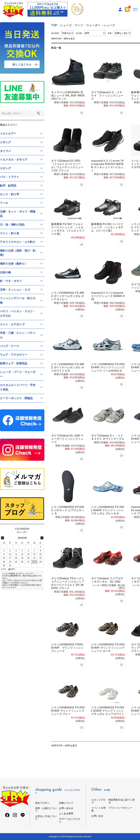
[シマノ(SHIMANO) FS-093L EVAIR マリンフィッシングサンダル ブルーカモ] (108, 487)
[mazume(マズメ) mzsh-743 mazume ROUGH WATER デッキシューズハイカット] (108, 140)
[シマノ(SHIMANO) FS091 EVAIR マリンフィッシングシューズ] (68, 628)
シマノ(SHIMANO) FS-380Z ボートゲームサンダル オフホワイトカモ (67, 367)
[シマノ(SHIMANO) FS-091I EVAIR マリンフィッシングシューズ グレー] (68, 691)
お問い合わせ (66, 808)
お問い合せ (97, 815)
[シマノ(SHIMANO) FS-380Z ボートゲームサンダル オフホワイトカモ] (68, 344)
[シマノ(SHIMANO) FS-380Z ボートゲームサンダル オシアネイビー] (68, 272)
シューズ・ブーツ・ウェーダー (80, 25)
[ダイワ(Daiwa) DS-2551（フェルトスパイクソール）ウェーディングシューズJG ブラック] (68, 140)
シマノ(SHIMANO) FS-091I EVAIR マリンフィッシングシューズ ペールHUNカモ (108, 367)
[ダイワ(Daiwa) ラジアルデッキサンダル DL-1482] (108, 558)
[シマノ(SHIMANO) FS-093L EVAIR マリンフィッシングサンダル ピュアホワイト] (108, 691)
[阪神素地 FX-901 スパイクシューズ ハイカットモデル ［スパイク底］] (108, 208)
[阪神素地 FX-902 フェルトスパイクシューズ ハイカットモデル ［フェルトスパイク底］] (68, 208)
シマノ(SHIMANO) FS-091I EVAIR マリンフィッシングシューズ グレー (68, 710)
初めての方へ (42, 802)
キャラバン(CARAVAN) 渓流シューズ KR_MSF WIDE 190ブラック (68, 95)
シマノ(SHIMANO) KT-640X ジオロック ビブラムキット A (67, 510)
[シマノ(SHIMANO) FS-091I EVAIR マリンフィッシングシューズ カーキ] (108, 628)
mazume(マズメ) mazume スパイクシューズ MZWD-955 (107, 296)
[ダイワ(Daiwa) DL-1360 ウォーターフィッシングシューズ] (68, 415)
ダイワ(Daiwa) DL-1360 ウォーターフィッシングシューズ (67, 438)
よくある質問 (66, 813)
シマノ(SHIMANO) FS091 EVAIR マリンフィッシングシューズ (68, 647)
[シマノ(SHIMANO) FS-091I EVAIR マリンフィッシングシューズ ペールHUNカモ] (108, 344)
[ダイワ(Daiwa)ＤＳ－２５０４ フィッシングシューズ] (108, 72)
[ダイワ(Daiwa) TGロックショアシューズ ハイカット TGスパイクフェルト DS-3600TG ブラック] (68, 558)
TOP (54, 25)
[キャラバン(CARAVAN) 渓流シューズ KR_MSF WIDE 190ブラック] (68, 72)
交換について (66, 802)
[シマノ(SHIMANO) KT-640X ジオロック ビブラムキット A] (68, 487)
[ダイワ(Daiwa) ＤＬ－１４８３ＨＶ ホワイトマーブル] (108, 415)
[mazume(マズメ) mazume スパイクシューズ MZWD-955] (108, 272)
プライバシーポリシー (120, 807)
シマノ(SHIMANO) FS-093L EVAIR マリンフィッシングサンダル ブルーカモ (107, 510)
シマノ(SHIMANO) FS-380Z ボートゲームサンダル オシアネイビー (67, 296)
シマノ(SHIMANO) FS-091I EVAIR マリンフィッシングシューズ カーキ (108, 647)
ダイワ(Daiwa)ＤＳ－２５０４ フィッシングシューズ (107, 95)
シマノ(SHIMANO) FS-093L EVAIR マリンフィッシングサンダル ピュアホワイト (107, 710)
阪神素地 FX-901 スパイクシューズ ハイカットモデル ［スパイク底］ (107, 227)
